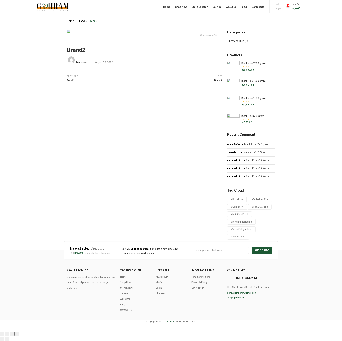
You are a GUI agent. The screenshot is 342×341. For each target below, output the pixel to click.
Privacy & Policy (199, 282)
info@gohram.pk (236, 297)
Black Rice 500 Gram (254, 152)
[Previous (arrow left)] (2, 339)
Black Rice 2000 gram (256, 144)
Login (278, 8)
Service (217, 7)
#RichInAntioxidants (241, 221)
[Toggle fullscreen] (12, 334)
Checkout (161, 293)
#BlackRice (237, 199)
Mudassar (81, 62)
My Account (162, 276)
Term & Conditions (200, 276)
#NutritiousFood (239, 214)
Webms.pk (169, 321)
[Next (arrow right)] (7, 339)
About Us (231, 7)
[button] (297, 6)
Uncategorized (236, 41)
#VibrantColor (238, 236)
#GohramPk (237, 206)
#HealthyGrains (260, 206)
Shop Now (181, 7)
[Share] (7, 334)
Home (166, 7)
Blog (244, 7)
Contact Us (258, 7)
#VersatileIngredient (241, 229)
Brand (81, 21)
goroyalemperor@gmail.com (242, 292)
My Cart (160, 282)
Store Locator (200, 7)
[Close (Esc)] (2, 334)
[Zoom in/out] (16, 334)
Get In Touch (197, 287)
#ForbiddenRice (260, 199)
